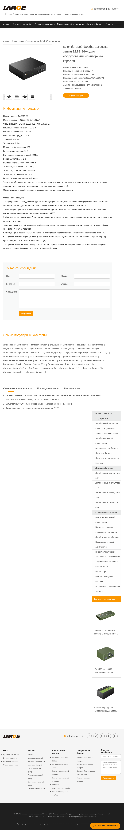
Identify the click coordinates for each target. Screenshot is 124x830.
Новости (16, 32)
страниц (7, 24)
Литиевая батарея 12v (69, 368)
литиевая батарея (39, 345)
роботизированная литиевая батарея (80, 356)
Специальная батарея (45, 24)
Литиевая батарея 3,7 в (34, 364)
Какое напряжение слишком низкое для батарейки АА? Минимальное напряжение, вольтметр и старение (53, 395)
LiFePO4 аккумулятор (50, 41)
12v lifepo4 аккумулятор (45, 360)
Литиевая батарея (94, 24)
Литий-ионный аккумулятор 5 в (42, 368)
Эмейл (64, 276)
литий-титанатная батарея (15, 356)
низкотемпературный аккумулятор (46, 353)
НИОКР (6, 32)
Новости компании (10, 761)
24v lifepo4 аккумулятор (69, 360)
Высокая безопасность (86, 771)
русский (116, 9)
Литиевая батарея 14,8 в (14, 368)
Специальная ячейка (22, 24)
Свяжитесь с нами (10, 765)
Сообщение (11, 292)
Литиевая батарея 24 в (92, 368)
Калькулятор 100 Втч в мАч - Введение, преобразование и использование (39, 404)
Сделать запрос (76, 95)
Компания (10, 284)
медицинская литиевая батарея (17, 360)
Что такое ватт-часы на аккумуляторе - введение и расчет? (32, 400)
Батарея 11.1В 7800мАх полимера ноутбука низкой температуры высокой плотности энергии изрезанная (106, 632)
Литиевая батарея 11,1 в (83, 364)
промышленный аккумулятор (90, 345)
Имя (8, 276)
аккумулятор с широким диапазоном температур (86, 353)
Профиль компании (11, 755)
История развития (10, 758)
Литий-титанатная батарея (107, 537)
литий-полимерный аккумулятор (59, 349)
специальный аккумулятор (62, 345)
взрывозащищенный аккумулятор (45, 356)
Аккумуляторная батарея (106, 448)
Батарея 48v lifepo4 (12, 364)
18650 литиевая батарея (88, 349)
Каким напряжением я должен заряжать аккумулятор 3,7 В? (32, 408)
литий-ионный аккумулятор (15, 345)
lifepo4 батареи (35, 349)
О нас (25, 32)
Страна (64, 284)
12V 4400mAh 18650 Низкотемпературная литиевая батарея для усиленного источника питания (104, 671)
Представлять (26, 314)
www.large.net (74, 816)
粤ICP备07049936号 (88, 816)
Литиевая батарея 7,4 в (58, 364)
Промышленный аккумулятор (70, 24)
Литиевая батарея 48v (36, 372)
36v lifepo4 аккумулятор (93, 360)
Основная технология (36, 789)
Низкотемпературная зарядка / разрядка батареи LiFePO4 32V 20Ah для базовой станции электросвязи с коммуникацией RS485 (106, 709)
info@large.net (102, 8)
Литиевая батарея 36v (13, 372)
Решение (109, 24)
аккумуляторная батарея (14, 349)
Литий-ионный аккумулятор (107, 423)
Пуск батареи (101, 572)
